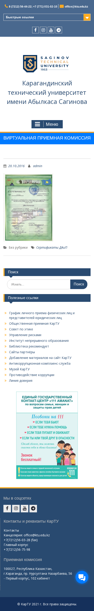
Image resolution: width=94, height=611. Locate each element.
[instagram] (43, 30)
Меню (52, 124)
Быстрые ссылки (20, 17)
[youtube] (51, 30)
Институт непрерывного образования (39, 340)
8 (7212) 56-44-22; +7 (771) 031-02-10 (33, 6)
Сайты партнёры (22, 352)
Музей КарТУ (19, 369)
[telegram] (58, 30)
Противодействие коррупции (31, 375)
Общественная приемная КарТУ (34, 323)
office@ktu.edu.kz (76, 6)
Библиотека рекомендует (29, 346)
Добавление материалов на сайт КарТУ (40, 358)
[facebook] (35, 30)
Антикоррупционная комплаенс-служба (39, 363)
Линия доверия (20, 380)
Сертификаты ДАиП (51, 247)
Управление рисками (25, 335)
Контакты (11, 530)
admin (37, 166)
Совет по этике (21, 329)
